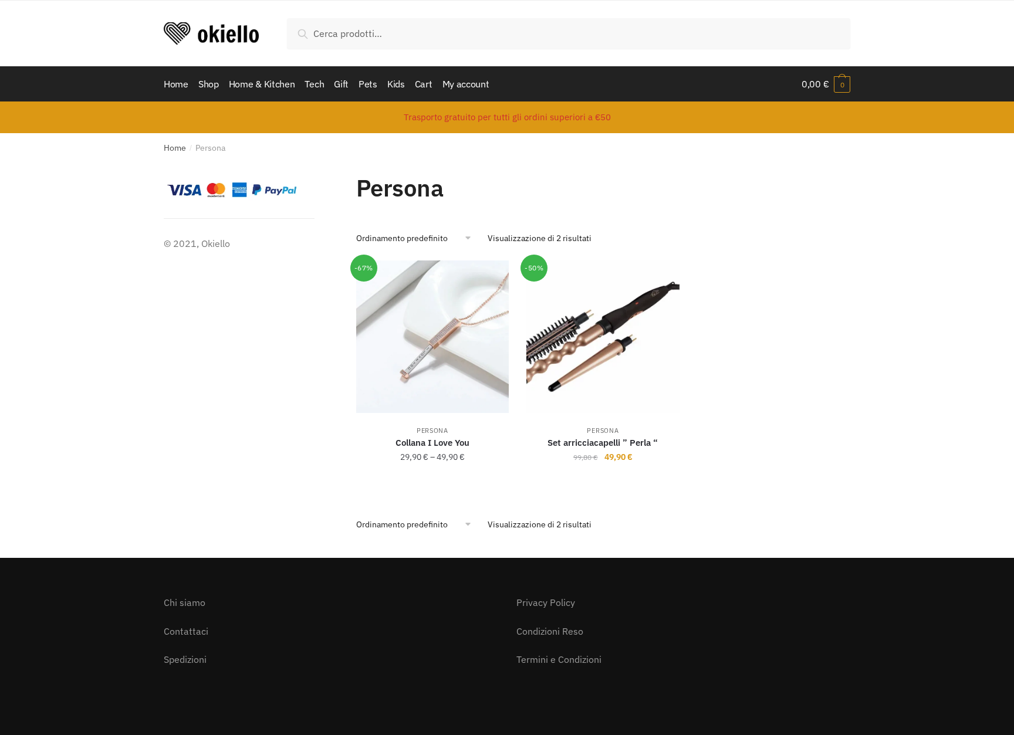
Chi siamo (184, 602)
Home (175, 148)
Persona (432, 430)
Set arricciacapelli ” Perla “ (602, 442)
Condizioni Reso (549, 631)
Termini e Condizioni (558, 659)
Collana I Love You (432, 442)
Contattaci (186, 631)
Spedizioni (185, 659)
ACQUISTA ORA (432, 482)
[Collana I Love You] (432, 337)
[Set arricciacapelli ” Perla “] (603, 337)
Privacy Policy (545, 602)
